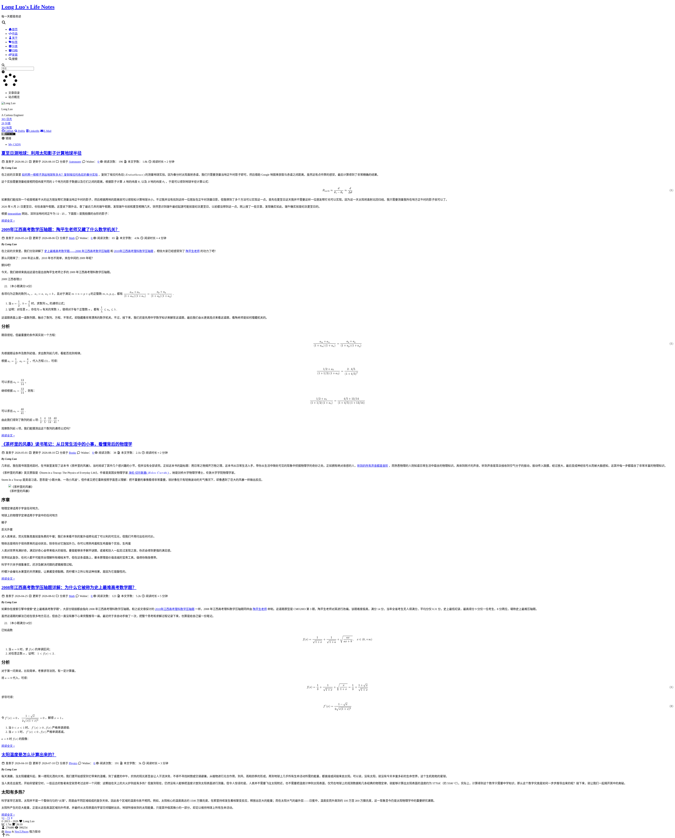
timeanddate (14, 213)
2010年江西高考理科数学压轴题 (133, 251)
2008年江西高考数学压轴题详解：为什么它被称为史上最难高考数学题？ (68, 587)
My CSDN (14, 144)
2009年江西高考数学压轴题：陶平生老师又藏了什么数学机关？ (60, 229)
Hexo (8, 831)
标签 (15, 42)
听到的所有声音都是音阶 (372, 465)
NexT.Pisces (21, 831)
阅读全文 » (8, 220)
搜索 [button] (15, 58)
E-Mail (47, 130)
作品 (15, 33)
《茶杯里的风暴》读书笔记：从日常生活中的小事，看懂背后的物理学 (66, 444)
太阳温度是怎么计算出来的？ (28, 754)
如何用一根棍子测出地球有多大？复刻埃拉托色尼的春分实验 (60, 174)
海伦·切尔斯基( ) (149, 472)
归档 (15, 50)
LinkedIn (34, 130)
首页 (15, 29)
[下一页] (11, 818)
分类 (15, 46)
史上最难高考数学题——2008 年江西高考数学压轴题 (77, 251)
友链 (15, 54)
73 (8, 818)
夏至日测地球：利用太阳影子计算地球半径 (41, 153)
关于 (15, 37)
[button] (337, 22)
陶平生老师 (193, 251)
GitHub (9, 130)
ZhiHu (21, 130)
